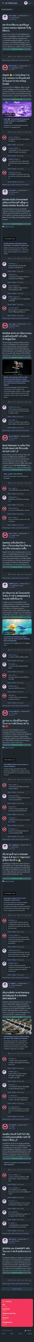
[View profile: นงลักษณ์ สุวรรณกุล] (4, 173)
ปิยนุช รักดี (11, 807)
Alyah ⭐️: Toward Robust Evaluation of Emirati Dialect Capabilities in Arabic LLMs (16, 121)
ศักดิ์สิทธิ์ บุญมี (12, 686)
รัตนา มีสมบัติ (12, 1125)
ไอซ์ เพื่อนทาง (12, 264)
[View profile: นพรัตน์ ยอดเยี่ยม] (4, 149)
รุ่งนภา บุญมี (12, 324)
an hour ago (12, 69)
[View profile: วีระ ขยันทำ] (4, 1223)
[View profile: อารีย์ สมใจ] (4, 818)
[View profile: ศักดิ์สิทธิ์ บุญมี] (4, 687)
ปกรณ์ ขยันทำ (12, 190)
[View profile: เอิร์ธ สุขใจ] (4, 1059)
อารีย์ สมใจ (11, 818)
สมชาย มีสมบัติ (12, 1212)
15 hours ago (12, 848)
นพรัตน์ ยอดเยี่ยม (13, 148)
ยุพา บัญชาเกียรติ (13, 1107)
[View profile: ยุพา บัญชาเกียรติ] (4, 1107)
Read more (16, 49)
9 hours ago (11, 537)
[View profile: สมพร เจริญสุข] (5, 17)
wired (15, 713)
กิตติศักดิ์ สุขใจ (12, 497)
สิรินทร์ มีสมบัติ (12, 508)
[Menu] (3, 3)
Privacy (20, 1333)
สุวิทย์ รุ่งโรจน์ (12, 655)
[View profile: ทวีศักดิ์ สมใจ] (4, 275)
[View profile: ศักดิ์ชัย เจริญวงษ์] (4, 297)
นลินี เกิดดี (11, 695)
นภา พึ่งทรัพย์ (12, 1096)
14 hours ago (12, 715)
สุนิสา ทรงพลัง (12, 517)
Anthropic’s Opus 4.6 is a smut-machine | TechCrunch (15, 899)
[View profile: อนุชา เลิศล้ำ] (4, 421)
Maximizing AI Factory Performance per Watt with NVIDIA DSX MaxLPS (16, 1037)
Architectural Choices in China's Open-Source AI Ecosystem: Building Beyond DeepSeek (16, 639)
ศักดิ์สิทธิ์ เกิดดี (12, 963)
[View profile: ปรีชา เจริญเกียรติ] (5, 846)
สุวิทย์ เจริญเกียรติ (13, 286)
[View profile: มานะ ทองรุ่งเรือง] (4, 1188)
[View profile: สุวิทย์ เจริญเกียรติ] (4, 286)
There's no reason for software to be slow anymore (17, 1164)
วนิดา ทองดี (11, 675)
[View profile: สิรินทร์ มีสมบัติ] (4, 509)
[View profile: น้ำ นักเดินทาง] (4, 829)
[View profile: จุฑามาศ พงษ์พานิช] (5, 437)
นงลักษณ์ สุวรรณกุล (13, 172)
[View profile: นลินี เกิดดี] (4, 696)
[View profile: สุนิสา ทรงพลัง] (4, 518)
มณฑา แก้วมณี (13, 533)
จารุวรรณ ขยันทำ (13, 935)
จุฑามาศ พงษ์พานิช (14, 436)
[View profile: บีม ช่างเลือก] (4, 664)
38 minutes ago (12, 19)
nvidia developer (14, 326)
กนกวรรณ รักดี (12, 308)
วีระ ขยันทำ (11, 1223)
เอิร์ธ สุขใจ (11, 1059)
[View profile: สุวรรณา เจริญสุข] (4, 137)
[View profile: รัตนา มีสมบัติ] (5, 1126)
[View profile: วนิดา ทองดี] (4, 676)
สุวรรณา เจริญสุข (13, 137)
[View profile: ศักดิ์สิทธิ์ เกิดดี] (4, 964)
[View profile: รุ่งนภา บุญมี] (5, 325)
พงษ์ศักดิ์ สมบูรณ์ (13, 584)
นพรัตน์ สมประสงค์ (13, 407)
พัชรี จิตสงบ (11, 920)
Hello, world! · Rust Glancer (13, 474)
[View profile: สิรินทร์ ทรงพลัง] (5, 67)
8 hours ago (11, 327)
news (15, 438)
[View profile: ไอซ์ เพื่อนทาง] (4, 264)
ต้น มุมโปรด (11, 1085)
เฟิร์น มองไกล (12, 1239)
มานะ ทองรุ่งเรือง (13, 1188)
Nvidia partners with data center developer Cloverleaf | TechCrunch (16, 244)
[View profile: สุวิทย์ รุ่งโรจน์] (4, 655)
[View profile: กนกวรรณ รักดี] (4, 308)
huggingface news (17, 68)
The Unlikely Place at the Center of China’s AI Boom (16, 765)
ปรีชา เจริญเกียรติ (13, 845)
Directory (29, 1333)
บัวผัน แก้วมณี (12, 785)
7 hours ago (11, 194)
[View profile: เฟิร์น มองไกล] (5, 1240)
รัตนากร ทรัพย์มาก (13, 1175)
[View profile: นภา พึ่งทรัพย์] (4, 1096)
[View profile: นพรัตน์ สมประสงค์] (4, 407)
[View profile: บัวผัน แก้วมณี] (4, 785)
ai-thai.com (11, 3)
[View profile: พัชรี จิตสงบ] (4, 921)
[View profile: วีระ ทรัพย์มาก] (5, 985)
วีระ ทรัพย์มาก (12, 983)
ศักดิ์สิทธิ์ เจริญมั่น (13, 159)
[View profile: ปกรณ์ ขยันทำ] (5, 192)
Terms (11, 1333)
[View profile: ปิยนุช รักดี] (4, 807)
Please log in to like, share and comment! (15, 60)
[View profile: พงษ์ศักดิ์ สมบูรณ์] (5, 585)
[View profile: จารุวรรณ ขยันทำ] (4, 936)
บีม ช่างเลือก (11, 664)
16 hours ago (12, 987)
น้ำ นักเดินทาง (12, 829)
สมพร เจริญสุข (12, 16)
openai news (15, 18)
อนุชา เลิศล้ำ (11, 420)
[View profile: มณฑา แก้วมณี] (5, 535)
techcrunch (14, 192)
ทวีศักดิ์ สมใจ (12, 275)
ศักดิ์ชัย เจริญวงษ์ (13, 297)
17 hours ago (12, 1243)
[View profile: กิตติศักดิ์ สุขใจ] (4, 498)
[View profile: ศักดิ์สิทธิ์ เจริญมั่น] (4, 160)
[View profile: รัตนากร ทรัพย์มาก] (4, 1175)
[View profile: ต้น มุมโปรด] (4, 1085)
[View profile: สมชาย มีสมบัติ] (4, 1212)
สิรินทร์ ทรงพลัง (13, 66)
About (3, 1333)
